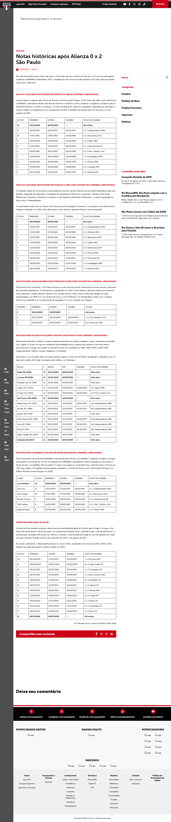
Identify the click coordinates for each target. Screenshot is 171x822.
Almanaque (114, 779)
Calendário (113, 787)
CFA (92, 787)
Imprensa (136, 783)
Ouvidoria (70, 802)
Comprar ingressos (59, 4)
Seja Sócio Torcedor (37, 4)
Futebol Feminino (132, 107)
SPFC (7, 7)
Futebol (126, 94)
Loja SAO (20, 4)
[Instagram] (139, 4)
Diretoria (70, 787)
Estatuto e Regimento (70, 796)
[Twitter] (134, 4)
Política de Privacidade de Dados (157, 778)
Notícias (160, 4)
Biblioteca (114, 783)
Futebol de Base (131, 100)
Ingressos (127, 114)
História (20, 51)
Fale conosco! (136, 779)
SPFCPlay (76, 4)
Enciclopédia (113, 795)
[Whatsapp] (106, 634)
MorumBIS (92, 779)
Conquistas (114, 791)
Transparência (70, 806)
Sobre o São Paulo (70, 779)
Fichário (114, 799)
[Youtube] (124, 4)
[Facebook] (129, 4)
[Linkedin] (111, 634)
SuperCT (92, 783)
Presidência (70, 783)
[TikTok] (144, 4)
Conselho (70, 791)
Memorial (114, 808)
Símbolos (114, 804)
